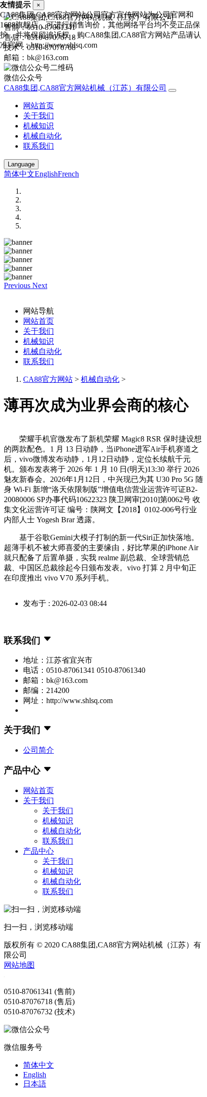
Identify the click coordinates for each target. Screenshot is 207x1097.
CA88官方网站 (48, 379)
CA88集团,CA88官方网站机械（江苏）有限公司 (85, 88)
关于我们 (38, 116)
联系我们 (38, 146)
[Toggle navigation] (172, 90)
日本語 (34, 1084)
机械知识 (38, 126)
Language (21, 164)
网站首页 (38, 105)
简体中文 (19, 174)
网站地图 (19, 965)
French (68, 174)
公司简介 (38, 750)
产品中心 (38, 851)
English (46, 174)
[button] (18, 285)
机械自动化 (42, 136)
